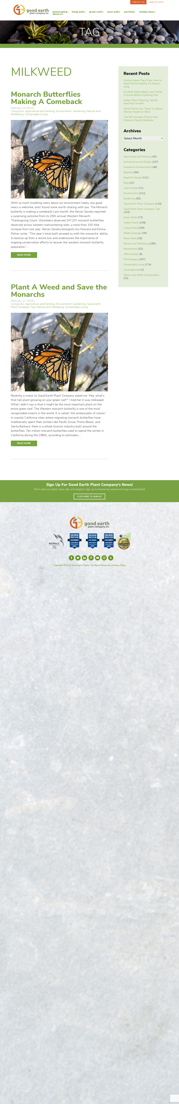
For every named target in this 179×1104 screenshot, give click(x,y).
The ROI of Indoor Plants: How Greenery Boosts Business (141, 118)
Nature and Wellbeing (50, 307)
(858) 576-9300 (156, 2)
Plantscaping (60, 12)
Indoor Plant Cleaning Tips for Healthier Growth (141, 102)
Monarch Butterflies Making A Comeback (46, 98)
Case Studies (131, 188)
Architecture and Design (137, 162)
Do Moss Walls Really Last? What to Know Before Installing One (143, 93)
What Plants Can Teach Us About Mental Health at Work (143, 110)
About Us (58, 14)
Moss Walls (113, 12)
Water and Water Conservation (141, 275)
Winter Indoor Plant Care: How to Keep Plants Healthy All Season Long (143, 83)
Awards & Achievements (138, 167)
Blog (126, 183)
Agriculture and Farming (40, 111)
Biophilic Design (133, 177)
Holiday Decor (147, 12)
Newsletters (131, 249)
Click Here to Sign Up (89, 496)
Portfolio (129, 12)
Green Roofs (96, 12)
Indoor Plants (131, 222)
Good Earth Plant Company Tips (142, 209)
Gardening (79, 111)
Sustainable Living (36, 114)
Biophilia (128, 172)
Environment (64, 111)
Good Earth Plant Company (139, 204)
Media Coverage (132, 233)
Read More (24, 254)
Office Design (131, 254)
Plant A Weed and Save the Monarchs (59, 290)
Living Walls (78, 12)
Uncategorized (132, 270)
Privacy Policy (119, 565)
